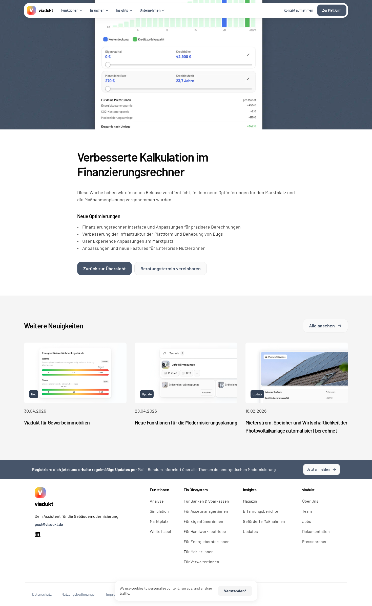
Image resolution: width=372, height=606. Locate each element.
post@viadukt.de (49, 524)
